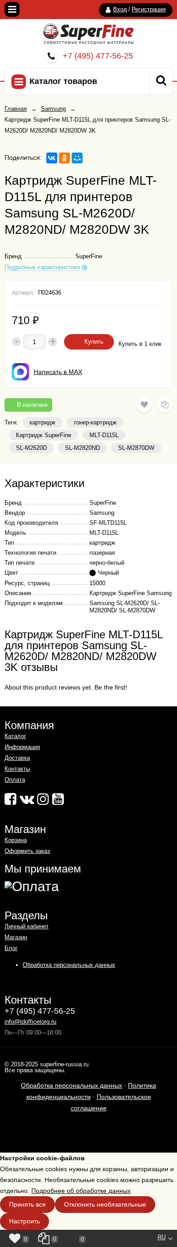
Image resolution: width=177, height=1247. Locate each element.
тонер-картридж (95, 422)
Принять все (27, 1204)
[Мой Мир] (77, 158)
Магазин (16, 937)
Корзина (16, 840)
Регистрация (149, 9)
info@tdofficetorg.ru (30, 1021)
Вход (120, 9)
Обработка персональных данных (69, 964)
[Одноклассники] (64, 158)
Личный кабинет (27, 926)
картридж (42, 422)
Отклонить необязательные (105, 1204)
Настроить (24, 1221)
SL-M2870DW (136, 447)
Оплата (15, 779)
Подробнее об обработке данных (81, 1190)
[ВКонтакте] (51, 158)
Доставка (17, 757)
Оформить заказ (27, 851)
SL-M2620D (31, 447)
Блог (11, 948)
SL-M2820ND (82, 447)
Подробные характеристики (42, 267)
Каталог (15, 736)
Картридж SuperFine (43, 435)
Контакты (17, 768)
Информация (22, 747)
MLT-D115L (103, 435)
